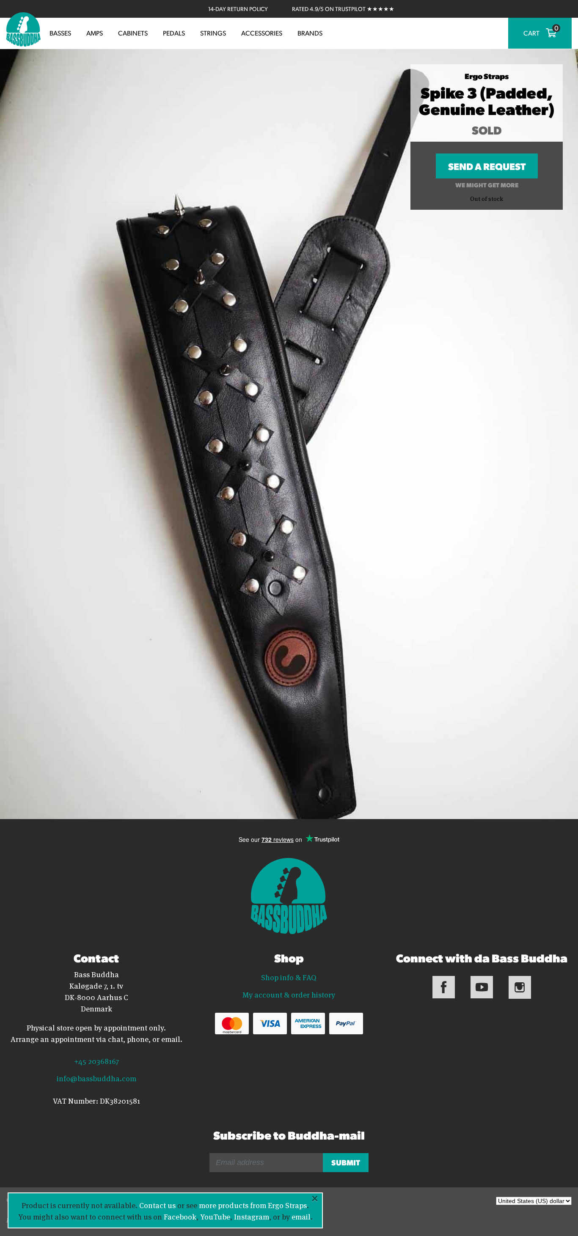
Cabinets (133, 33)
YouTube (215, 1216)
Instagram (251, 1216)
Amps (94, 33)
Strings (213, 33)
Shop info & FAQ (289, 976)
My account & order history (288, 994)
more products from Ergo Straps (253, 1204)
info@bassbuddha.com (96, 1077)
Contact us (157, 1204)
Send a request (487, 169)
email (301, 1216)
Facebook (180, 1216)
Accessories (261, 33)
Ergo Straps (487, 76)
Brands (309, 33)
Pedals (174, 33)
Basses (60, 33)
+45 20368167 (96, 1060)
